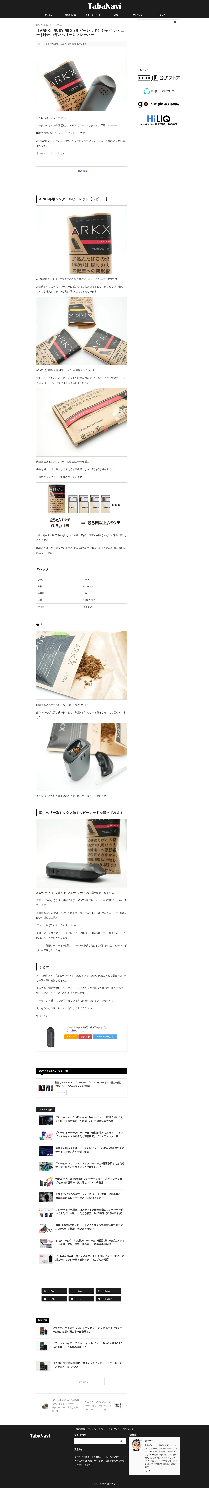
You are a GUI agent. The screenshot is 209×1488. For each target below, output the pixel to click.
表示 (85, 171)
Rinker (74, 1030)
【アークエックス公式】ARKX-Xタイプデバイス (89, 1027)
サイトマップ (114, 1429)
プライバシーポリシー (96, 1429)
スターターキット (93, 15)
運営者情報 (80, 1429)
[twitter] (146, 1471)
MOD (116, 15)
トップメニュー (47, 15)
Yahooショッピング (104, 1036)
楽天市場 (85, 1036)
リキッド (161, 15)
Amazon (71, 1036)
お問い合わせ (128, 1429)
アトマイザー (138, 15)
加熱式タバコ (70, 15)
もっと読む (83, 1381)
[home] (149, 1471)
